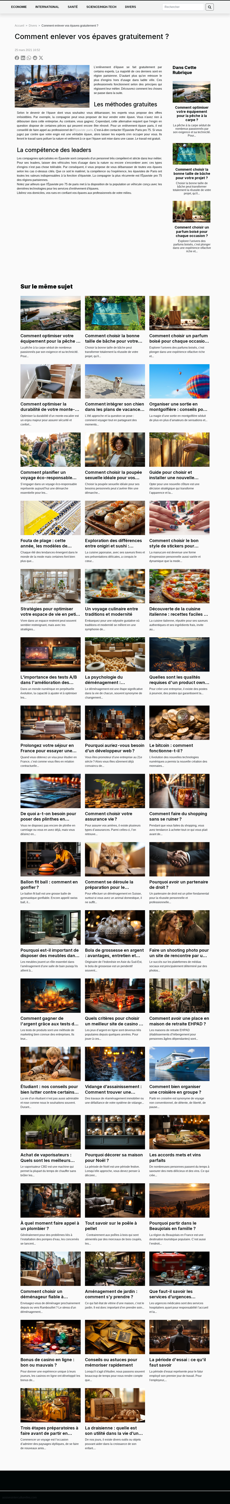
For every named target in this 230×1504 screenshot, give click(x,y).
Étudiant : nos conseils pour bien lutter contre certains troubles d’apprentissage (49, 1092)
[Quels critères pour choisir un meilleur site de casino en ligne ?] (115, 995)
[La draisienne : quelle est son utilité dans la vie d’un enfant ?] (115, 1404)
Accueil (19, 25)
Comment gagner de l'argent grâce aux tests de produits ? (48, 1024)
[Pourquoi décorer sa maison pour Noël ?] (115, 1132)
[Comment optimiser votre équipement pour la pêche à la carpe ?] (191, 92)
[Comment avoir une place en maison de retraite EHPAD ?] (179, 995)
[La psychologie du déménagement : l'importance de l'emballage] (115, 654)
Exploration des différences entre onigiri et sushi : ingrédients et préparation (113, 546)
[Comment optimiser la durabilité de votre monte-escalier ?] (50, 381)
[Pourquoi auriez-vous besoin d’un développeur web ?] (115, 722)
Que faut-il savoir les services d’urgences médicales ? (171, 1297)
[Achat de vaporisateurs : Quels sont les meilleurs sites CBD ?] (50, 1132)
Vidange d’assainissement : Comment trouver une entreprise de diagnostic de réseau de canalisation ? (113, 1094)
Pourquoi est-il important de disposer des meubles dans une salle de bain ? (49, 956)
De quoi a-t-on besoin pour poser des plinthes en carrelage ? (48, 819)
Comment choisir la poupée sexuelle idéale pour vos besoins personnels (113, 478)
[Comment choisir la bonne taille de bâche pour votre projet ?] (191, 154)
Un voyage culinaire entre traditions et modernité (111, 611)
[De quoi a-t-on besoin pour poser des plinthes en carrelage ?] (50, 790)
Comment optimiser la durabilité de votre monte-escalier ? (47, 409)
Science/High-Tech (101, 6)
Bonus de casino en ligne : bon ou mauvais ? (47, 1362)
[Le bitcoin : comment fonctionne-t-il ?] (179, 722)
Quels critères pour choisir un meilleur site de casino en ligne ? (114, 1024)
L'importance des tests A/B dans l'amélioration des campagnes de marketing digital (48, 685)
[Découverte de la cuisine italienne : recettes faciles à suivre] (179, 586)
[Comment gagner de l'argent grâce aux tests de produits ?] (50, 995)
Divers (130, 6)
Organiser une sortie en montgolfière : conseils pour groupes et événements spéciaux (178, 412)
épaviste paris (84, 130)
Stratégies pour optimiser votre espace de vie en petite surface (50, 614)
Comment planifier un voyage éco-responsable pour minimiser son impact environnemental (48, 480)
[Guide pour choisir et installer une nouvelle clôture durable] (179, 449)
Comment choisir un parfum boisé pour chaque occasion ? (192, 231)
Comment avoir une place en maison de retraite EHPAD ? (179, 1021)
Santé (73, 6)
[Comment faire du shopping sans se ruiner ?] (179, 790)
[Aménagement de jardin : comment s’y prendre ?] (115, 1268)
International (47, 6)
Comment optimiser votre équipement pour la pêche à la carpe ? (192, 113)
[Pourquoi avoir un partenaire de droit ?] (179, 858)
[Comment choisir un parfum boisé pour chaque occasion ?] (191, 211)
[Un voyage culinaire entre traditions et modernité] (115, 586)
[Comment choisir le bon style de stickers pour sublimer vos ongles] (179, 517)
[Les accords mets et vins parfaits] (179, 1132)
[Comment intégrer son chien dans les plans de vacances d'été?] (115, 381)
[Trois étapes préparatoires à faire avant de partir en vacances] (50, 1404)
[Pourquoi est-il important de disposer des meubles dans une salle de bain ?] (50, 927)
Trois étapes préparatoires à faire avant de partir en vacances (49, 1433)
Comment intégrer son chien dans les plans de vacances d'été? (114, 409)
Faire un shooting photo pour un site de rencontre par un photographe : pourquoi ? (179, 956)
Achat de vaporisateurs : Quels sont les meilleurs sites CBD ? (46, 1160)
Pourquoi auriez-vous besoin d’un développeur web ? (114, 748)
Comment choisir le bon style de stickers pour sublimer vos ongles (174, 546)
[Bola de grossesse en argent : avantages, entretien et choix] (115, 927)
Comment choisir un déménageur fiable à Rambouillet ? (42, 1297)
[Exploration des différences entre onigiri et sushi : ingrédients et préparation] (115, 517)
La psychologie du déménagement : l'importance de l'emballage (114, 682)
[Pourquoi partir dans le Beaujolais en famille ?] (179, 1200)
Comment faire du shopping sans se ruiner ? (178, 816)
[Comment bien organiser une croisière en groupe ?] (179, 1063)
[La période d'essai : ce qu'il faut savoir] (179, 1336)
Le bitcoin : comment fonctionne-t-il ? (171, 748)
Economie (19, 6)
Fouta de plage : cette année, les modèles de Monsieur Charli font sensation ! (43, 548)
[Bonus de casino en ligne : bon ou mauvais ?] (50, 1336)
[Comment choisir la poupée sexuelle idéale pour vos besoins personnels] (115, 449)
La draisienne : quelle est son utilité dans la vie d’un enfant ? (112, 1433)
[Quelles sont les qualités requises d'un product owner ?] (179, 654)
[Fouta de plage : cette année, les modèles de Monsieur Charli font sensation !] (50, 517)
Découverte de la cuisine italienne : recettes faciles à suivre (177, 614)
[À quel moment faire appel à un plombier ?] (50, 1200)
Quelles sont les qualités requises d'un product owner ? (179, 682)
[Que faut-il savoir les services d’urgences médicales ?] (179, 1268)
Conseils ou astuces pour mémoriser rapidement (111, 1362)
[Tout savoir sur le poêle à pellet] (115, 1200)
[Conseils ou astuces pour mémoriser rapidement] (115, 1336)
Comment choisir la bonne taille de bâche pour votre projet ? (192, 173)
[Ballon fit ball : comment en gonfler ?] (50, 858)
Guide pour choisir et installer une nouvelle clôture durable (171, 478)
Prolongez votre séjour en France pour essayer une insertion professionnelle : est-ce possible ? (47, 753)
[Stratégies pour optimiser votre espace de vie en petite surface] (50, 586)
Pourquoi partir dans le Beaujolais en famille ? (172, 1225)
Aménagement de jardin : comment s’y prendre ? (111, 1294)
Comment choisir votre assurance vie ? (108, 816)
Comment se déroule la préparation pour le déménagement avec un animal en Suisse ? (110, 890)
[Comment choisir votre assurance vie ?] (115, 790)
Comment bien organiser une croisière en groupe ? (175, 1089)
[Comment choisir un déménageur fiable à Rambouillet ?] (50, 1268)
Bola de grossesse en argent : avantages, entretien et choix (114, 956)
